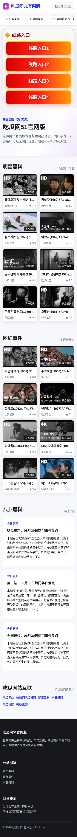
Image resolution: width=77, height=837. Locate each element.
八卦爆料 (57, 697)
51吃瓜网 (22, 704)
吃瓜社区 (8, 704)
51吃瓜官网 (12, 19)
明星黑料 (44, 697)
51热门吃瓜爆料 (26, 697)
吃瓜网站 (8, 697)
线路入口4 (38, 97)
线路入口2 (38, 64)
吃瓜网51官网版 (25, 6)
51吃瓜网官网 (35, 19)
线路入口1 (38, 48)
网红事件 (8, 776)
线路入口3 (38, 80)
